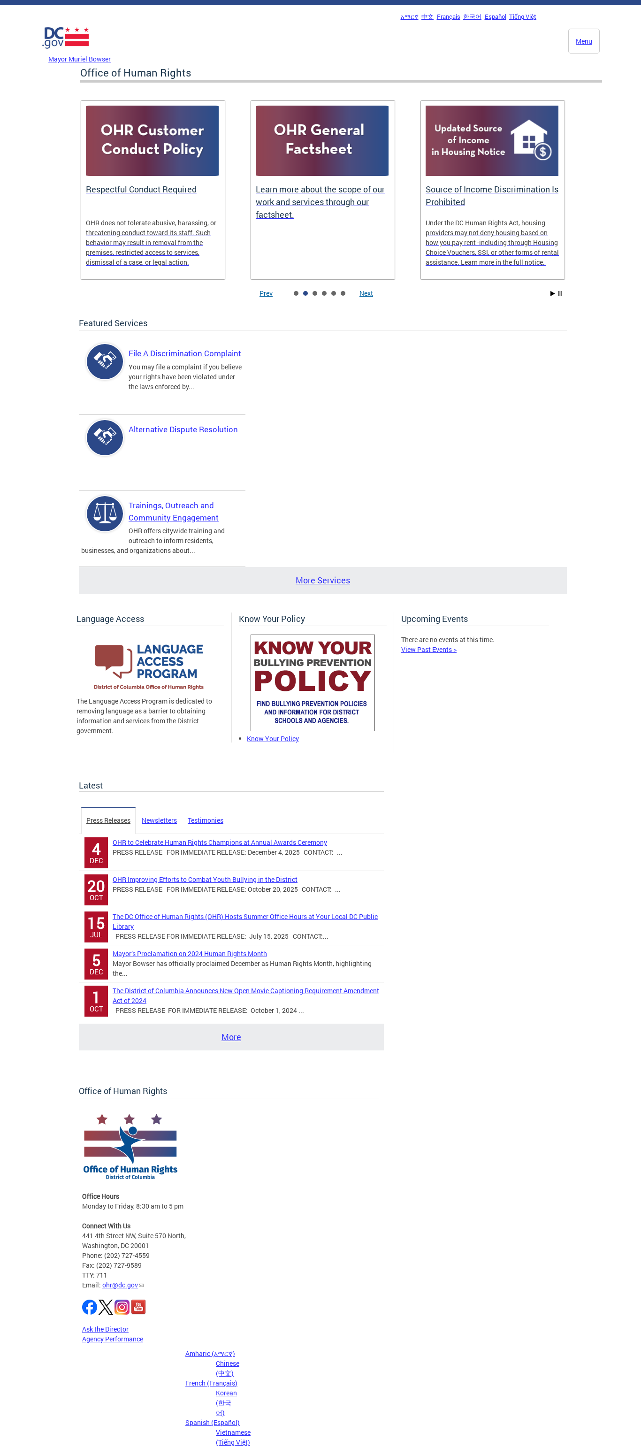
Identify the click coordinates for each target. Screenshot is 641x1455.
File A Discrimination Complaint (185, 353)
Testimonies (205, 820)
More (231, 1036)
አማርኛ (410, 16)
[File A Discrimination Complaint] (105, 369)
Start (552, 293)
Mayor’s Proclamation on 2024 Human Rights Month (190, 953)
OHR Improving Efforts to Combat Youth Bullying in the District (205, 879)
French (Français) (211, 1382)
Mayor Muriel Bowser (79, 58)
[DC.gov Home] (65, 51)
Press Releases (108, 820)
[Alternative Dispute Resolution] (105, 445)
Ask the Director (105, 1329)
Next (366, 293)
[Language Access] (150, 691)
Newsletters (159, 820)
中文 (427, 16)
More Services (323, 580)
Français (448, 16)
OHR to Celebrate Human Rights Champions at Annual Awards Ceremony (220, 842)
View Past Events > (429, 649)
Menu (584, 41)
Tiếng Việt (522, 16)
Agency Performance (112, 1338)
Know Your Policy (273, 738)
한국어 (472, 16)
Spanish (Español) (212, 1422)
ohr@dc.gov (120, 1284)
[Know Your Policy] (313, 728)
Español (495, 16)
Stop (560, 293)
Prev (266, 293)
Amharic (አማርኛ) (210, 1353)
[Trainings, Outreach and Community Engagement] (105, 521)
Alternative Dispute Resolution (183, 429)
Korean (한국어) (226, 1402)
